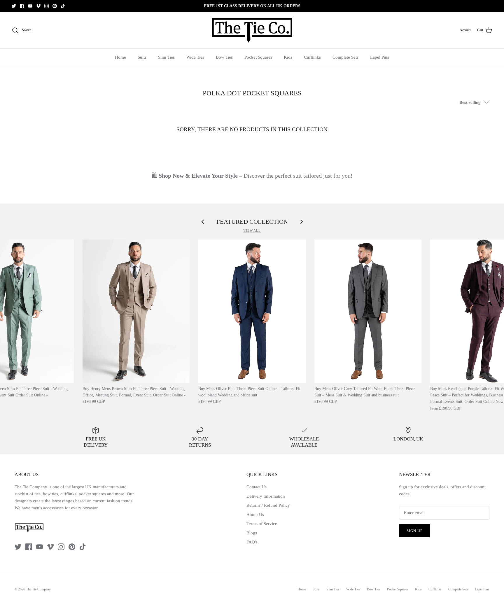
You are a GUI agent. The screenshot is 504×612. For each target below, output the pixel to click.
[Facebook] (22, 6)
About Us (255, 514)
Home (120, 57)
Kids (288, 57)
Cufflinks (312, 57)
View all (252, 230)
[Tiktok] (63, 6)
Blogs (251, 533)
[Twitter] (14, 6)
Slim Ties (166, 57)
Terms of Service (261, 523)
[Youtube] (30, 6)
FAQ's (252, 542)
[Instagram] (46, 6)
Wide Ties (195, 57)
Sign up (415, 531)
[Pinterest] (54, 6)
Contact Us (256, 487)
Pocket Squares (258, 57)
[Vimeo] (38, 6)
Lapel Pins (379, 57)
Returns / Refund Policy (268, 505)
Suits (142, 57)
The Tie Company (38, 589)
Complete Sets (345, 57)
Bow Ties (224, 57)
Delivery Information (265, 496)
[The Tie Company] (252, 30)
